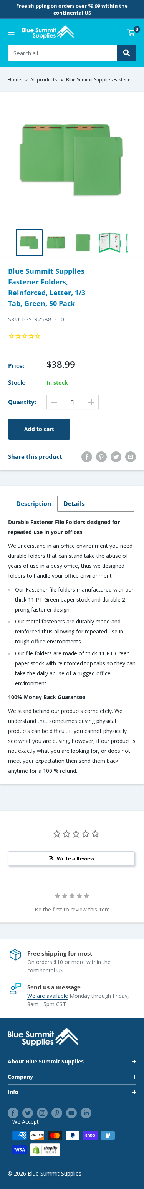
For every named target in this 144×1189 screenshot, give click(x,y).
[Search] (126, 53)
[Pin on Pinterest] (101, 456)
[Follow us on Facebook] (13, 1113)
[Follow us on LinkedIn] (86, 1113)
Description (33, 503)
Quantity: (22, 402)
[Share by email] (130, 456)
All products (43, 79)
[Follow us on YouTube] (71, 1113)
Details (74, 503)
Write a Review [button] (75, 858)
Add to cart (39, 429)
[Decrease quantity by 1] (54, 402)
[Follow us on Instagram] (42, 1113)
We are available (47, 995)
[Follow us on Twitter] (27, 1113)
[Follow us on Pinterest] (56, 1113)
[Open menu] (11, 32)
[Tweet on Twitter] (116, 456)
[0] (131, 32)
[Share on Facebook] (86, 456)
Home (14, 79)
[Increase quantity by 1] (91, 402)
